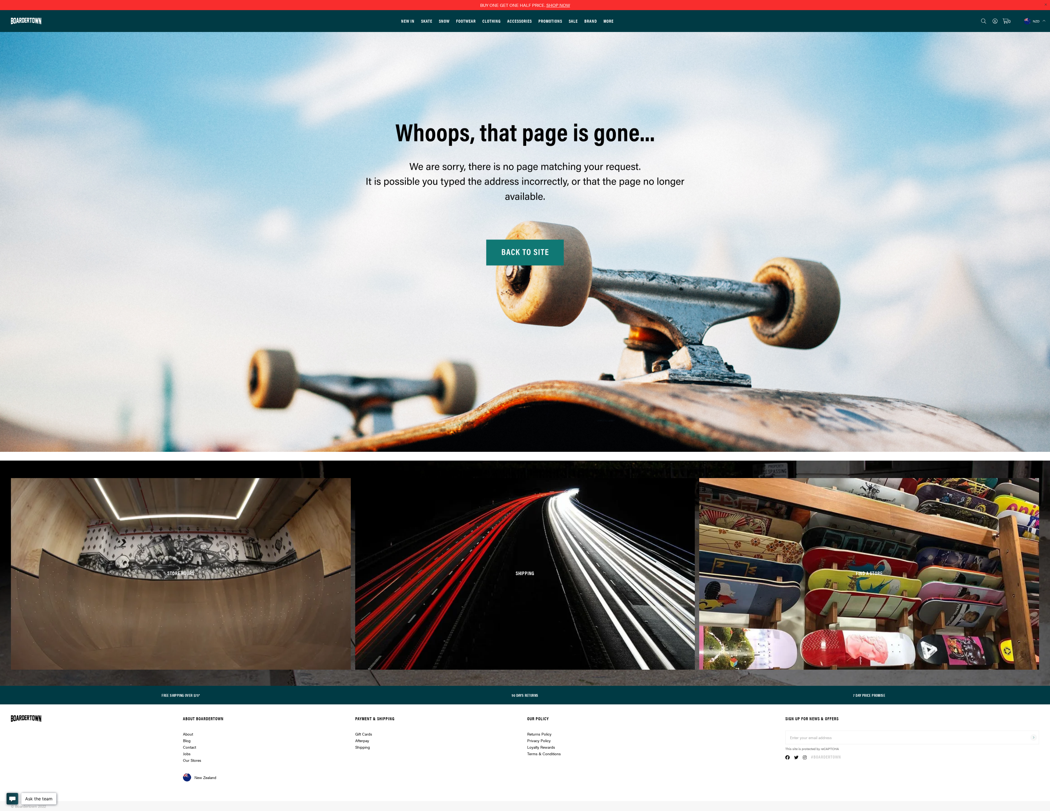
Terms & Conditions (544, 753)
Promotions (550, 21)
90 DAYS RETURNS (525, 695)
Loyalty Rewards (541, 747)
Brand (590, 21)
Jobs (187, 753)
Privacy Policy (539, 740)
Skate (426, 21)
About (188, 734)
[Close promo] (1045, 4)
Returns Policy (539, 734)
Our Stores (192, 760)
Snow (444, 21)
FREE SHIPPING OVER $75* (181, 695)
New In (408, 21)
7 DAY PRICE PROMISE (869, 695)
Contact (189, 747)
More (608, 21)
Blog (187, 740)
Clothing (491, 21)
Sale (573, 21)
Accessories (519, 21)
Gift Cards (363, 734)
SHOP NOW (558, 5)
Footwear (466, 21)
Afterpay (362, 740)
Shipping (362, 747)
